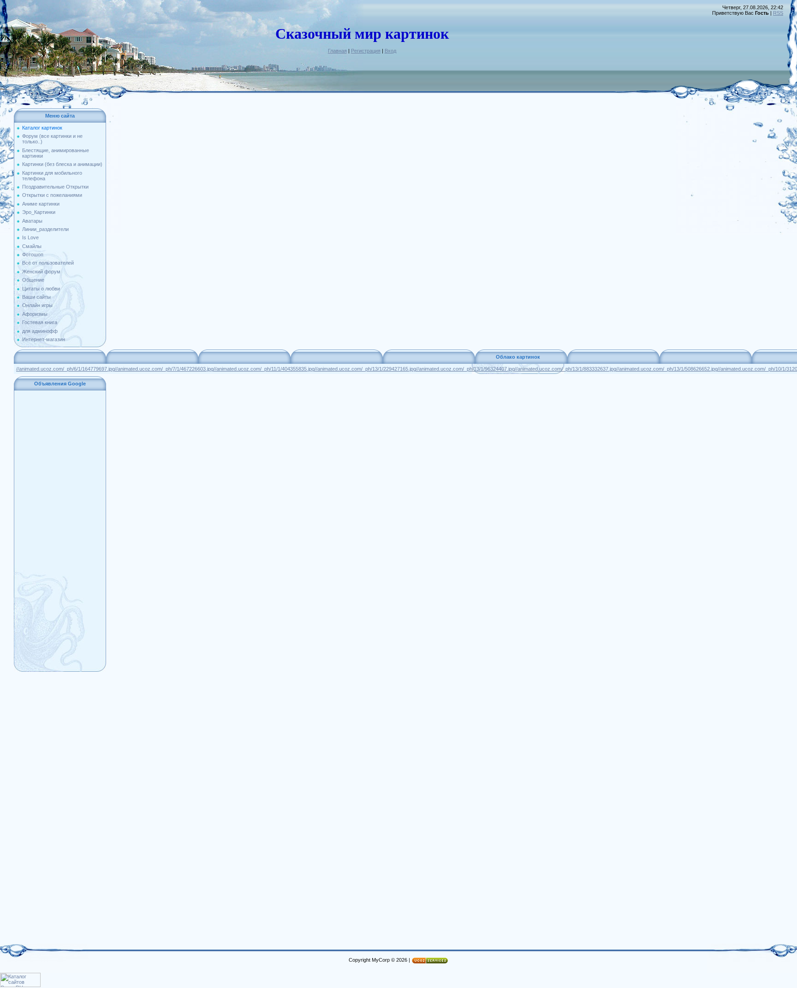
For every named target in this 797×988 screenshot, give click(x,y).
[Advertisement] (60, 531)
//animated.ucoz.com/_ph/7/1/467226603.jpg (164, 369)
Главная (337, 50)
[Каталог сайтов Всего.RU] (20, 985)
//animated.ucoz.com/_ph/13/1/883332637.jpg (565, 369)
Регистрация (366, 50)
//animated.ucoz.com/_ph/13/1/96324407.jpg (465, 369)
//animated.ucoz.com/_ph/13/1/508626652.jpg (667, 369)
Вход (390, 50)
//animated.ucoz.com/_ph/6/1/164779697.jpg (65, 369)
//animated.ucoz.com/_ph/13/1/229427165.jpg (365, 369)
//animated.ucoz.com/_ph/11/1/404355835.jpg (264, 369)
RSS (778, 13)
